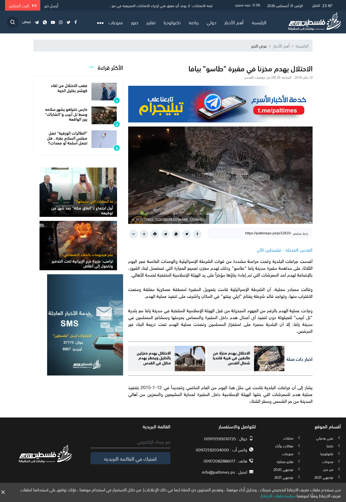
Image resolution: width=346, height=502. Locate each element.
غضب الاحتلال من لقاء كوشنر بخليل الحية (69, 87)
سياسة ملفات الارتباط (278, 495)
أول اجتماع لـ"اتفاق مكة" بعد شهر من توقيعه (82, 209)
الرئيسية (259, 22)
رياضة (194, 22)
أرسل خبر (51, 5)
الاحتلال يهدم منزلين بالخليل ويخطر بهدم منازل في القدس (154, 357)
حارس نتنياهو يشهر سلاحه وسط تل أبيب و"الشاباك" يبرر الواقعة (66, 113)
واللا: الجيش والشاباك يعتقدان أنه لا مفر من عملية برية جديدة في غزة (163, 5)
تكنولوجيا (172, 22)
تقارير (151, 22)
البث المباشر (19, 5)
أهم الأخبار (234, 22)
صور (134, 22)
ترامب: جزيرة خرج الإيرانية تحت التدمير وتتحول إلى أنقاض (82, 263)
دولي (211, 22)
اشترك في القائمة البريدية (130, 458)
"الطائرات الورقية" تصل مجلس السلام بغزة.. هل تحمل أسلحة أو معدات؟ (67, 137)
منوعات (115, 22)
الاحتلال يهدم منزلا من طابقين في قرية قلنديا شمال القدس (231, 357)
